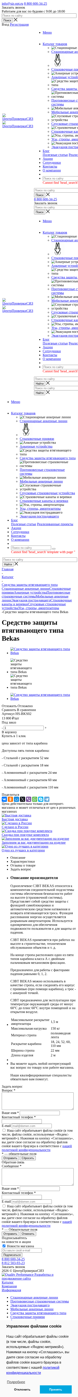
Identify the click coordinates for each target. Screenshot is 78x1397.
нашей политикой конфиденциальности (37, 1148)
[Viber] (28, 799)
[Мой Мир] (16, 799)
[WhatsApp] (34, 799)
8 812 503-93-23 (13, 1263)
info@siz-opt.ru (12, 3)
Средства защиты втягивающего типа (48, 458)
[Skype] (40, 799)
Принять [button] (55, 1389)
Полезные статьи (55, 155)
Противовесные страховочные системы (39, 1301)
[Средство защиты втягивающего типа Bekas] (43, 653)
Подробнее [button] (16, 1382)
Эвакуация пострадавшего (39, 516)
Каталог (8, 1282)
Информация (11, 1290)
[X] (22, 799)
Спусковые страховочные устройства (47, 493)
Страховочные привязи (37, 438)
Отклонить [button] (22, 1389)
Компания (9, 1286)
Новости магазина (20, 1246)
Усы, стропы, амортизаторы (40, 508)
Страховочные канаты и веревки (44, 501)
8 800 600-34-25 (35, 3)
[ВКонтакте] (4, 799)
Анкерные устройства (36, 446)
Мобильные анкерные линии (41, 481)
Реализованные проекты (55, 524)
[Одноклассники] (10, 799)
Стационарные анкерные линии (43, 421)
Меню (47, 32)
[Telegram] (46, 799)
